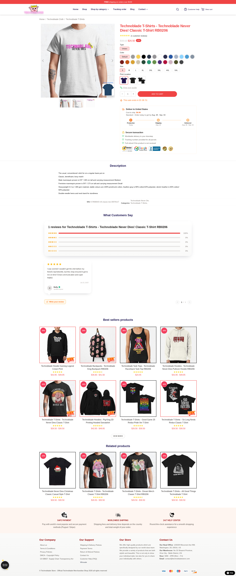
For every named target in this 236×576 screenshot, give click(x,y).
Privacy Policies (46, 552)
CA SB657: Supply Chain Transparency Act (56, 559)
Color (122, 53)
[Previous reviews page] (177, 302)
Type (122, 45)
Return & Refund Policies (90, 552)
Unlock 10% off (4, 565)
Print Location (125, 74)
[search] (177, 9)
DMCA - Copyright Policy (49, 555)
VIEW (57, 361)
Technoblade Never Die (140, 201)
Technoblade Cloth (55, 19)
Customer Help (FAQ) (88, 559)
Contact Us (84, 555)
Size (121, 66)
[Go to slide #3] (90, 103)
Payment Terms (86, 548)
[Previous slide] (43, 60)
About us (43, 545)
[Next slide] (112, 60)
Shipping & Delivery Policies (91, 545)
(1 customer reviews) (139, 36)
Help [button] (231, 573)
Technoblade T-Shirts (75, 19)
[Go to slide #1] (65, 103)
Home (42, 19)
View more (118, 436)
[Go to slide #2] (78, 103)
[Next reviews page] (189, 302)
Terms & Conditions (47, 548)
